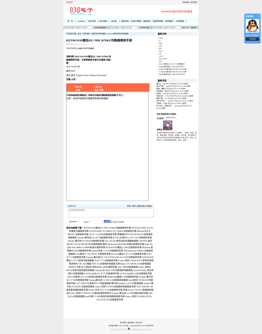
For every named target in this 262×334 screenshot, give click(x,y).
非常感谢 (159, 91)
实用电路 (180, 21)
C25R (161, 38)
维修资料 (125, 21)
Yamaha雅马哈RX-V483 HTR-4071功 (172, 74)
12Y (160, 54)
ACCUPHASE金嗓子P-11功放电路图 (93, 283)
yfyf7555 (171, 101)
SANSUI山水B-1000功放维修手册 (136, 273)
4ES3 (160, 43)
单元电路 (103, 21)
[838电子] (81, 15)
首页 (79, 34)
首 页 (70, 21)
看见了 (158, 84)
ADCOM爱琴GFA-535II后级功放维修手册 (87, 277)
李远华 (167, 91)
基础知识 (147, 21)
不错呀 (158, 103)
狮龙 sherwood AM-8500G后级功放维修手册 (123, 244)
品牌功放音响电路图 (98, 34)
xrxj (166, 98)
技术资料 (92, 21)
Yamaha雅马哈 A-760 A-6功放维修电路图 (108, 280)
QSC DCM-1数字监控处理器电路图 (121, 241)
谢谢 (158, 89)
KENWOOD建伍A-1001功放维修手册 (124, 247)
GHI (160, 46)
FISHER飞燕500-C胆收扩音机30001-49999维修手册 (92, 267)
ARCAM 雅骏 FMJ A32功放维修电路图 (96, 264)
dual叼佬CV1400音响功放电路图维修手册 (105, 296)
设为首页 (194, 2)
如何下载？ (160, 86)
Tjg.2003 (166, 84)
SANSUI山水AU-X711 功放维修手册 (101, 273)
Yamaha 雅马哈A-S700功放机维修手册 (130, 293)
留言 (174, 114)
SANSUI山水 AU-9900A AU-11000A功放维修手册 (112, 231)
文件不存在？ (161, 101)
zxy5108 (166, 94)
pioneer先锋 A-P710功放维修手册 (107, 251)
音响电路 (169, 21)
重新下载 (159, 98)
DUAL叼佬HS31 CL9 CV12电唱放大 (172, 64)
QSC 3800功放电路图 (128, 267)
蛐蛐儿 (163, 89)
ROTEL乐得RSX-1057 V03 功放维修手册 (132, 237)
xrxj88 (165, 103)
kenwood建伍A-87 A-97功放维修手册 (128, 254)
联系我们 (131, 323)
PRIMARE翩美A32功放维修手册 (122, 277)
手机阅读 (186, 2)
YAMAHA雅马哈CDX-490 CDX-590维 (172, 69)
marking (81, 21)
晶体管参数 (158, 21)
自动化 (114, 21)
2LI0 (160, 51)
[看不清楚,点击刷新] (107, 221)
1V (160, 41)
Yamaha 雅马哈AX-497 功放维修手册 (94, 237)
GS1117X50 (163, 59)
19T (160, 61)
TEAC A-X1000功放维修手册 (103, 234)
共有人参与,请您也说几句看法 (139, 206)
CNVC (161, 56)
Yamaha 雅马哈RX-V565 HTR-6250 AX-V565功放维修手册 (113, 257)
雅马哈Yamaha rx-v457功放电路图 (127, 283)
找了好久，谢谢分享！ (164, 106)
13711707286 (169, 96)
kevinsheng (178, 106)
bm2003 (169, 86)
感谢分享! (159, 96)
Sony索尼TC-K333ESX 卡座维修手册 (93, 254)
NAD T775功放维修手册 (106, 260)
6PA (160, 49)
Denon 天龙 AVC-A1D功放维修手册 (106, 290)
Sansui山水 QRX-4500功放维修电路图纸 (114, 270)
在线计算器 (136, 21)
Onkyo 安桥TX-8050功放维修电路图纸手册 (115, 286)
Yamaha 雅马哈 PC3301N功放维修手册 (86, 241)
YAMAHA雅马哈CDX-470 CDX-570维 (172, 72)
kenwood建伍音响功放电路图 (118, 34)
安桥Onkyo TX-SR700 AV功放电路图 (133, 264)
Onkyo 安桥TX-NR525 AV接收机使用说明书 (90, 293)
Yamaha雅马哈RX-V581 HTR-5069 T (171, 67)
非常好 (158, 94)
